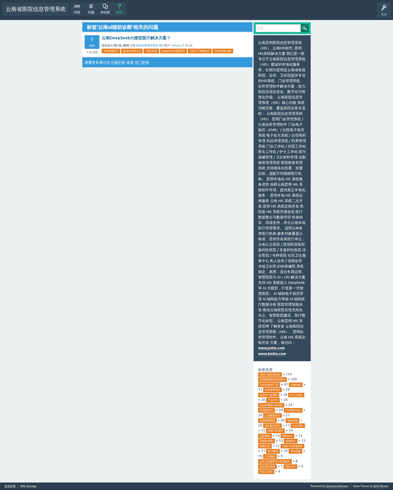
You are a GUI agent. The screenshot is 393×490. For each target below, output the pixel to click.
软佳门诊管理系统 (270, 374)
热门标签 (142, 62)
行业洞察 (270, 456)
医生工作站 (266, 471)
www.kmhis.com (272, 354)
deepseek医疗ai (132, 51)
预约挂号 (287, 436)
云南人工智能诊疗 (200, 51)
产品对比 (273, 400)
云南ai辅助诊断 (222, 51)
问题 (91, 12)
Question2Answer (337, 486)
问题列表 (118, 62)
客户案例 (273, 451)
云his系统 (297, 425)
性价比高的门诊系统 (271, 405)
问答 (77, 12)
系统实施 (295, 451)
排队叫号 (290, 466)
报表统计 (291, 441)
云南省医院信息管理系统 (36, 9)
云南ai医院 (151, 51)
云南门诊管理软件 (292, 446)
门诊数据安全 (272, 415)
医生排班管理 (267, 466)
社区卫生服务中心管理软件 (275, 461)
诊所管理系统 (272, 389)
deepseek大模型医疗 (173, 51)
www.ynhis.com (271, 348)
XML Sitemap (28, 486)
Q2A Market (380, 486)
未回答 (105, 12)
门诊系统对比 (293, 410)
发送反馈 (10, 486)
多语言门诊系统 (268, 395)
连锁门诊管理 (275, 430)
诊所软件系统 (272, 425)
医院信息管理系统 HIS (149, 45)
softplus (176, 45)
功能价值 (296, 384)
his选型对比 (266, 410)
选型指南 (265, 436)
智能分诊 (265, 446)
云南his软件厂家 (269, 384)
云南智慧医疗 (110, 51)
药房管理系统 (267, 420)
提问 (119, 12)
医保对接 (292, 420)
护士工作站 (296, 395)
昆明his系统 (266, 441)
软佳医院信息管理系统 (272, 379)
